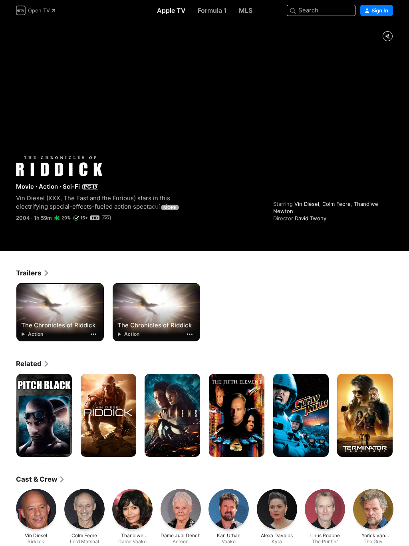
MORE (170, 207)
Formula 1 (212, 10)
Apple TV (171, 10)
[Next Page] (401, 415)
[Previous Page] (8, 415)
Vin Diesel (306, 204)
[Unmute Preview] (387, 36)
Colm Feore (336, 204)
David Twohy (310, 218)
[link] (33, 273)
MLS (245, 10)
